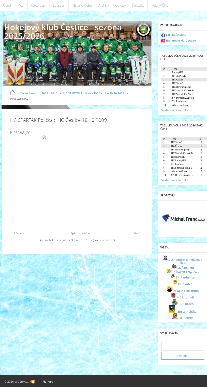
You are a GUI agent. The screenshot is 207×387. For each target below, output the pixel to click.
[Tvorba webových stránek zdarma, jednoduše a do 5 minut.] (32, 382)
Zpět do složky (81, 233)
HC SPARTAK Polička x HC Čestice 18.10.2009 (93, 93)
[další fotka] (137, 181)
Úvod (7, 5)
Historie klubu (82, 5)
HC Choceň (186, 304)
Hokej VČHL (159, 5)
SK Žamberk (185, 268)
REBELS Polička (186, 311)
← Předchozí (18, 233)
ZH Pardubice (185, 277)
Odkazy (120, 5)
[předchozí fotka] (16, 181)
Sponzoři (59, 5)
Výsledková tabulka (174, 110)
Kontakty (138, 5)
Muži (20, 5)
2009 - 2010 (49, 93)
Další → (139, 233)
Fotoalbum (38, 5)
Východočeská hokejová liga (185, 261)
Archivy (103, 5)
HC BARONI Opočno (185, 272)
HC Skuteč (185, 284)
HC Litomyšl (185, 297)
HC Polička (186, 318)
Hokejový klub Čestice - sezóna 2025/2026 (63, 32)
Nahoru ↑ (49, 381)
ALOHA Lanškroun (186, 291)
